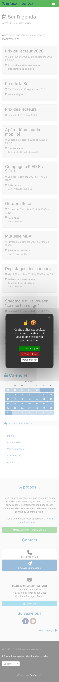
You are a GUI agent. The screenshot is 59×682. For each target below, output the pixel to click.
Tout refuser (31, 354)
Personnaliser (29, 359)
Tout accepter (31, 348)
